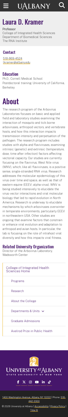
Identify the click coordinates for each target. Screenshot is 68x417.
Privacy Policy (57, 406)
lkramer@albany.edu (16, 62)
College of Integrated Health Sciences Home (27, 269)
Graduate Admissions (25, 321)
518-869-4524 (12, 58)
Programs (17, 281)
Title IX (34, 410)
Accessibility (41, 406)
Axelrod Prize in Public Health (31, 331)
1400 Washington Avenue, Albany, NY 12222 (26, 397)
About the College (23, 301)
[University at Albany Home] (34, 4)
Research (17, 291)
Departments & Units (25, 311)
